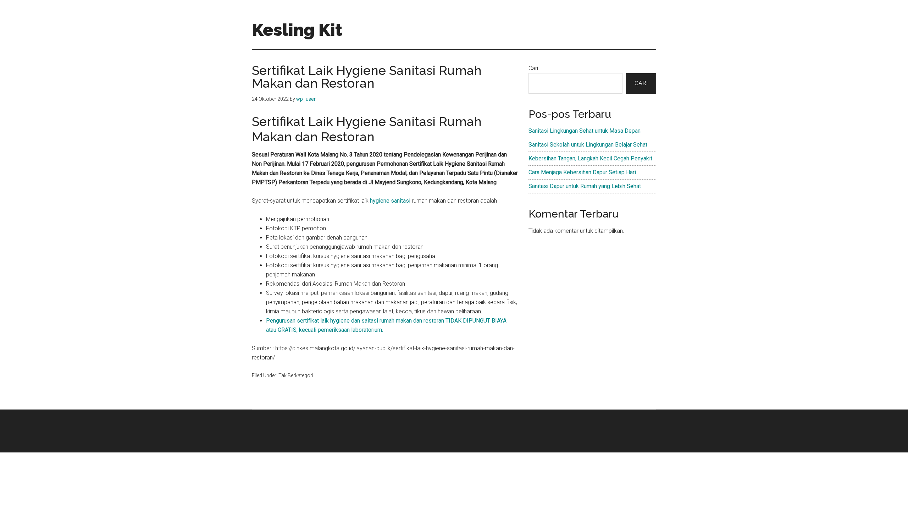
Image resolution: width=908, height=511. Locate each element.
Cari (533, 68)
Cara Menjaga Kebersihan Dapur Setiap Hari (582, 172)
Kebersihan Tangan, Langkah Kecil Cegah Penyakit (590, 158)
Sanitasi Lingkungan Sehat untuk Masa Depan (584, 130)
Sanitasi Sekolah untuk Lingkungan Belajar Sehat (587, 144)
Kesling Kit (297, 30)
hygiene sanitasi (390, 200)
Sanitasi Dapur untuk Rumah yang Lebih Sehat (584, 186)
